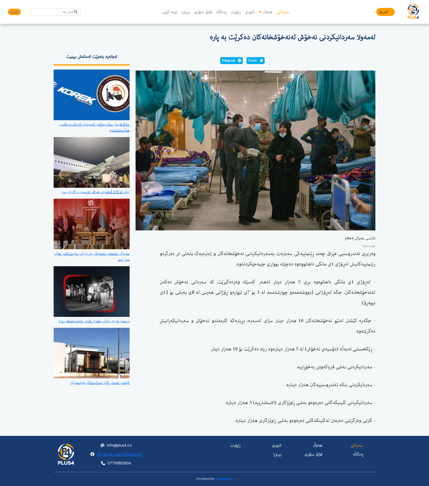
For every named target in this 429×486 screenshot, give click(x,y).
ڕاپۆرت (236, 12)
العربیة (383, 12)
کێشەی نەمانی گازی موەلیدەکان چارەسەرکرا (100, 382)
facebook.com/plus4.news (119, 454)
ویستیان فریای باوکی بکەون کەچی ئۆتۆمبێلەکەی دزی (94, 321)
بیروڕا (185, 12)
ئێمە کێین (170, 12)
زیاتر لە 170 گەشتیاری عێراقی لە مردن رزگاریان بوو (96, 192)
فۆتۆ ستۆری (203, 12)
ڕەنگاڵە (221, 12)
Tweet (252, 60)
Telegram (228, 60)
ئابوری (249, 12)
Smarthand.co (224, 479)
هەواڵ (268, 12)
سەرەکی (283, 12)
